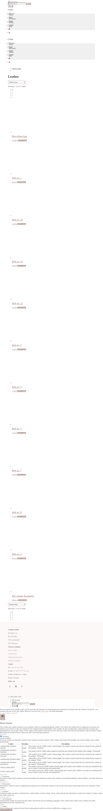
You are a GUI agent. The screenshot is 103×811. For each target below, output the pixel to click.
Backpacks (12, 18)
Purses (11, 14)
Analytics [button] (3, 789)
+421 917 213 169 (17, 667)
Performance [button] (4, 782)
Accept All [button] (14, 713)
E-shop (10, 9)
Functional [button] (3, 774)
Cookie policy (12, 654)
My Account (16, 700)
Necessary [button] (3, 734)
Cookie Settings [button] (5, 713)
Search (28, 3)
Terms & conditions (14, 660)
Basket (15, 706)
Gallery (10, 21)
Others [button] (2, 804)
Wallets (11, 22)
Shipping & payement (15, 657)
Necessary (5, 736)
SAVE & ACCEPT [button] (6, 810)
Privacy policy (12, 650)
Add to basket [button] (22, 140)
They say (11, 13)
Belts (10, 26)
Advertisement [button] (4, 797)
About (10, 17)
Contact (10, 25)
